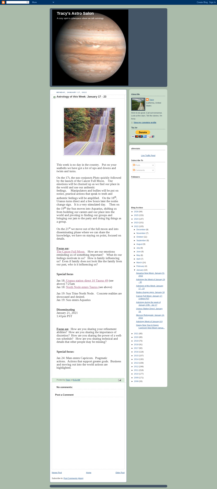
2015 (136, 356)
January (140, 270)
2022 (136, 226)
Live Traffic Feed (148, 155)
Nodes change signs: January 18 (150, 292)
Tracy (151, 100)
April (138, 259)
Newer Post (57, 473)
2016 (136, 352)
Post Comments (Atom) (73, 478)
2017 (136, 348)
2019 (136, 341)
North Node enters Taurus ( (82, 287)
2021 (136, 334)
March (139, 262)
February (140, 266)
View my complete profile (145, 122)
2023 (136, 223)
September (141, 240)
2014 (136, 359)
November (141, 233)
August (139, 244)
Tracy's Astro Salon (75, 13)
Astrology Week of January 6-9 (149, 321)
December (141, 229)
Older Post (120, 473)
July (138, 248)
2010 (136, 374)
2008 (136, 381)
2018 (136, 344)
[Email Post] (119, 380)
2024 (136, 219)
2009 (136, 378)
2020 (136, 337)
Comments (140, 170)
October (140, 237)
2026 (136, 212)
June (138, 252)
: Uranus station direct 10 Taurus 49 (86, 280)
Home (88, 473)
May (138, 255)
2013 (136, 363)
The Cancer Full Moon (71, 251)
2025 (136, 215)
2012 (136, 366)
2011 (136, 370)
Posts (137, 165)
